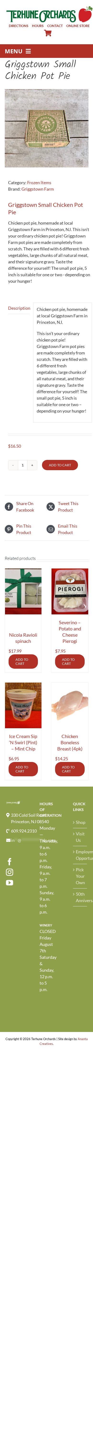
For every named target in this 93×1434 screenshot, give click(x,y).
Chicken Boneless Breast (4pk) (70, 742)
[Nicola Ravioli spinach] (23, 591)
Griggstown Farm (37, 189)
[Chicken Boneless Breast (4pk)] (70, 705)
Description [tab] (19, 308)
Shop (80, 822)
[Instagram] (9, 872)
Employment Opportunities (80, 855)
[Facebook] (9, 861)
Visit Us (80, 837)
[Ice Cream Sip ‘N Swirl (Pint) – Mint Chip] (23, 705)
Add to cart (60, 465)
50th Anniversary (80, 897)
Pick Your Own (80, 876)
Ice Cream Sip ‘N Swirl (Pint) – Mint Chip (23, 742)
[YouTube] (9, 882)
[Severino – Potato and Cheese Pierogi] (70, 591)
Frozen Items (39, 182)
